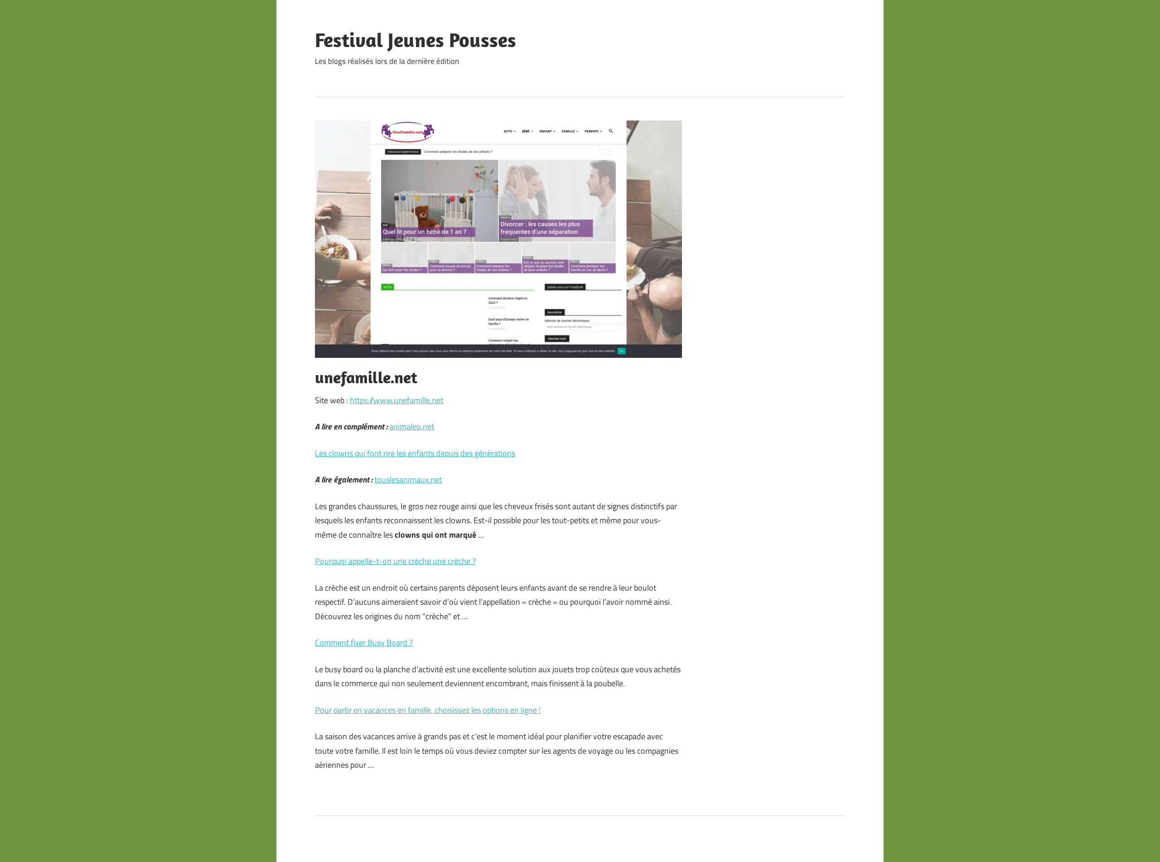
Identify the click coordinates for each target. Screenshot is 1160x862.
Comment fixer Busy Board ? (364, 642)
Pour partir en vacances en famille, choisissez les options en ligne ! (428, 710)
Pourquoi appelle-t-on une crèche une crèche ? (395, 561)
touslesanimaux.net (408, 479)
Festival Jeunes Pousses (415, 40)
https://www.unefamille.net (396, 400)
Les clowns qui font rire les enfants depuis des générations (415, 453)
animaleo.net (411, 426)
